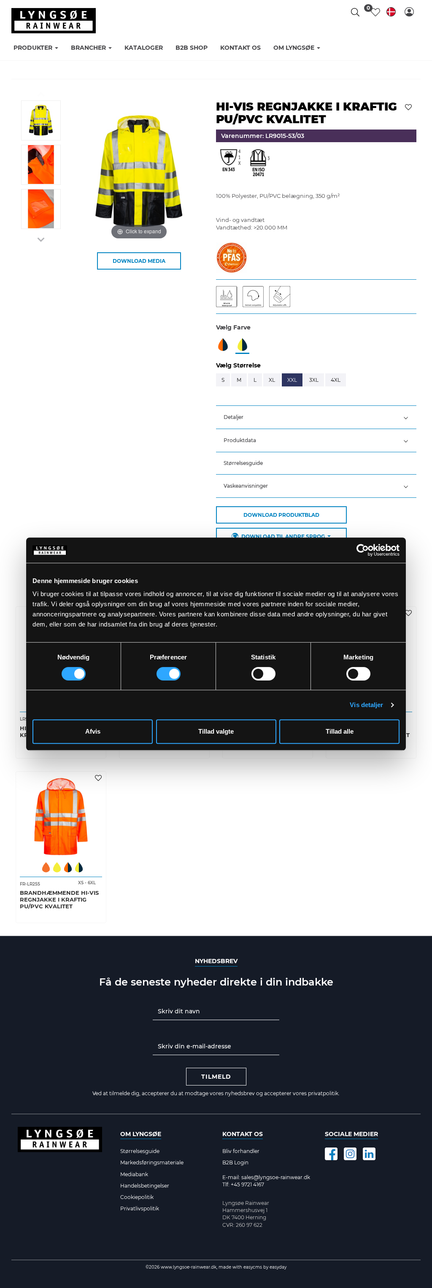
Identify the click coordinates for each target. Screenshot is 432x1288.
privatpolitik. (324, 1093)
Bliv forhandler (240, 1151)
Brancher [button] (89, 47)
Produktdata (240, 440)
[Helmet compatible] (256, 295)
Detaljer (233, 417)
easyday (278, 1267)
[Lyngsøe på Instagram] (350, 1154)
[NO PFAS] (231, 257)
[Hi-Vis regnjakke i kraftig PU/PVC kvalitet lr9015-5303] (41, 120)
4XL (335, 380)
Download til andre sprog (283, 536)
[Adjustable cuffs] (281, 295)
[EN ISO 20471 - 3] (259, 164)
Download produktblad (281, 515)
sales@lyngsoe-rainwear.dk (275, 1177)
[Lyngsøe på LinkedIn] (369, 1154)
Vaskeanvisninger (246, 486)
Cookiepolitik (137, 1197)
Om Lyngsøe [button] (294, 47)
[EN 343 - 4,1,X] (230, 164)
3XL (314, 380)
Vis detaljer (366, 704)
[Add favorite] (409, 612)
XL (272, 380)
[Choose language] (391, 13)
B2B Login (235, 1162)
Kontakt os (242, 1134)
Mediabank (134, 1174)
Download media (139, 261)
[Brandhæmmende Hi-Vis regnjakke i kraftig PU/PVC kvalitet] (61, 816)
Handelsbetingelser (144, 1186)
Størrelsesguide (243, 463)
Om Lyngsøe (140, 1134)
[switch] (169, 673)
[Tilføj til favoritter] (409, 106)
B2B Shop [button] (192, 47)
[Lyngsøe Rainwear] (53, 20)
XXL (292, 380)
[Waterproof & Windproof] (229, 295)
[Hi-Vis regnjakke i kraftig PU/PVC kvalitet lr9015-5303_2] (41, 209)
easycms (252, 1267)
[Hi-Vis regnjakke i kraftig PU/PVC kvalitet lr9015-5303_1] (41, 165)
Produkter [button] (34, 47)
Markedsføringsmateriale (152, 1162)
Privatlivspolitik (139, 1208)
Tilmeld (216, 1076)
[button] (409, 12)
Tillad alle (340, 731)
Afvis (92, 731)
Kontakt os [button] (240, 47)
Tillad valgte (216, 731)
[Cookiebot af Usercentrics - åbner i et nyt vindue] (363, 550)
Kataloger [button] (143, 47)
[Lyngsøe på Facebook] (331, 1154)
